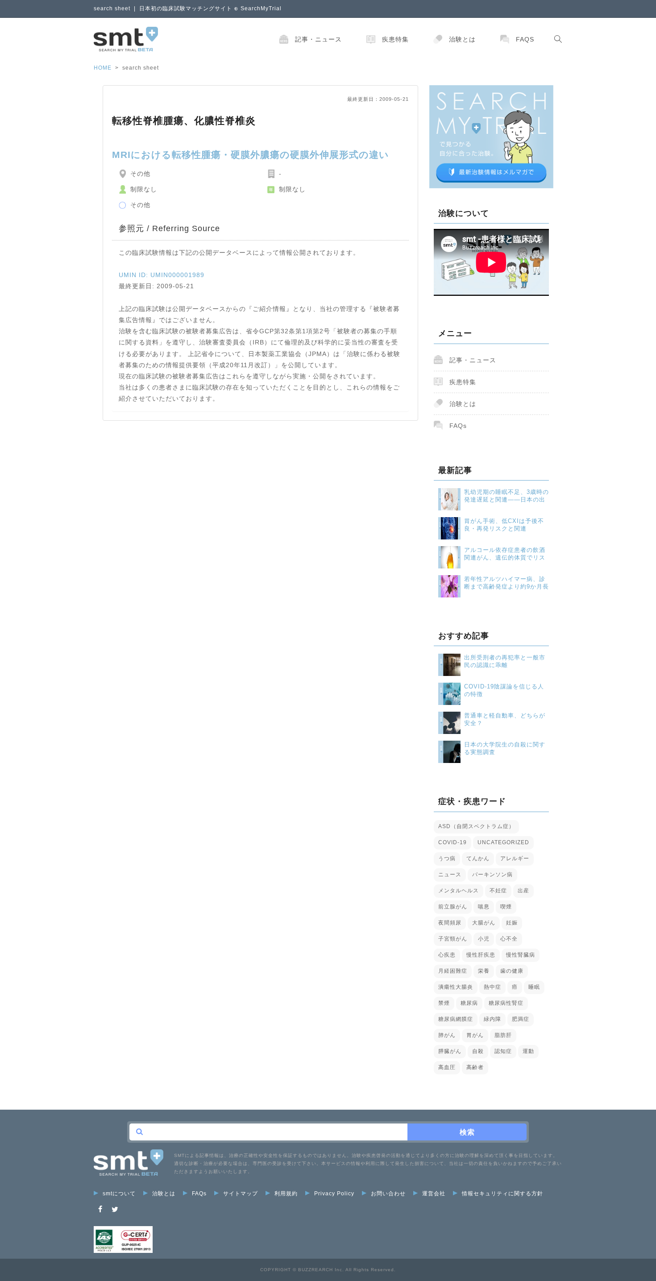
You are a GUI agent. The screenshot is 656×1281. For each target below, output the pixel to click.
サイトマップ (240, 1193)
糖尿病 (469, 1003)
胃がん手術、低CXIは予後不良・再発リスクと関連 (504, 525)
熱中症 (492, 987)
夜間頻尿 (449, 923)
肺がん (447, 1035)
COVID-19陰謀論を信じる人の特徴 (504, 690)
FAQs (525, 39)
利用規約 (286, 1193)
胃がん (475, 1035)
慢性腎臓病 (520, 955)
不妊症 (498, 890)
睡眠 (534, 987)
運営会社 (433, 1193)
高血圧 (447, 1067)
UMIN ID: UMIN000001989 (161, 274)
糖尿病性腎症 (506, 1003)
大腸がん (483, 923)
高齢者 (475, 1067)
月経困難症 (452, 971)
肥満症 (520, 1019)
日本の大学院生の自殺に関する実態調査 (504, 748)
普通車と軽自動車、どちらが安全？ (504, 719)
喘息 (484, 907)
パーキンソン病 (492, 874)
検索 (467, 1132)
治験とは (462, 39)
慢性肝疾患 (480, 955)
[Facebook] (100, 1209)
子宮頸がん (452, 939)
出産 (523, 890)
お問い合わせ (388, 1193)
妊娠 (512, 923)
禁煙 (444, 1003)
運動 (528, 1051)
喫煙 (506, 907)
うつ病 (447, 858)
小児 (484, 939)
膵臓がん (449, 1051)
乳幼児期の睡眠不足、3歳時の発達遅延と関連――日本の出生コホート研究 (506, 496)
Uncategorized (503, 842)
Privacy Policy (334, 1193)
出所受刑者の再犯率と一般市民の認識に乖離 (504, 661)
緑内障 (492, 1019)
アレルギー (514, 858)
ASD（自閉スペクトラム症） (476, 826)
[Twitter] (115, 1209)
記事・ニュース (318, 39)
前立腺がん (452, 907)
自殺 (478, 1051)
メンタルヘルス (458, 890)
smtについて (119, 1193)
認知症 (503, 1051)
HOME (103, 68)
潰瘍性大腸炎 (455, 987)
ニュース (449, 874)
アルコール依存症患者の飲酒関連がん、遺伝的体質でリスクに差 (504, 554)
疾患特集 (395, 39)
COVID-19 (452, 842)
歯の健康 (511, 971)
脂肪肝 (503, 1035)
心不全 (509, 939)
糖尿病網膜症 (455, 1019)
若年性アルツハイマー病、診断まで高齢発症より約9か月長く (506, 583)
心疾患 (447, 955)
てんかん (478, 858)
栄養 (484, 971)
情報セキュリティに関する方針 (502, 1193)
